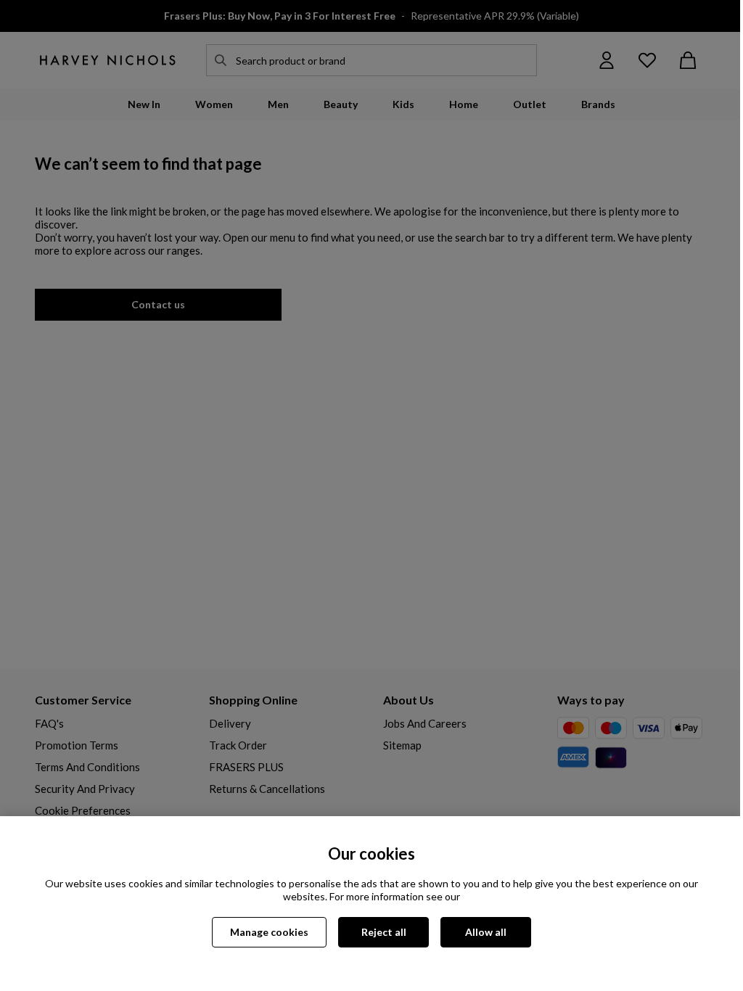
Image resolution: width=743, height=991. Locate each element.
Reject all (383, 932)
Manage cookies (269, 932)
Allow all (485, 932)
